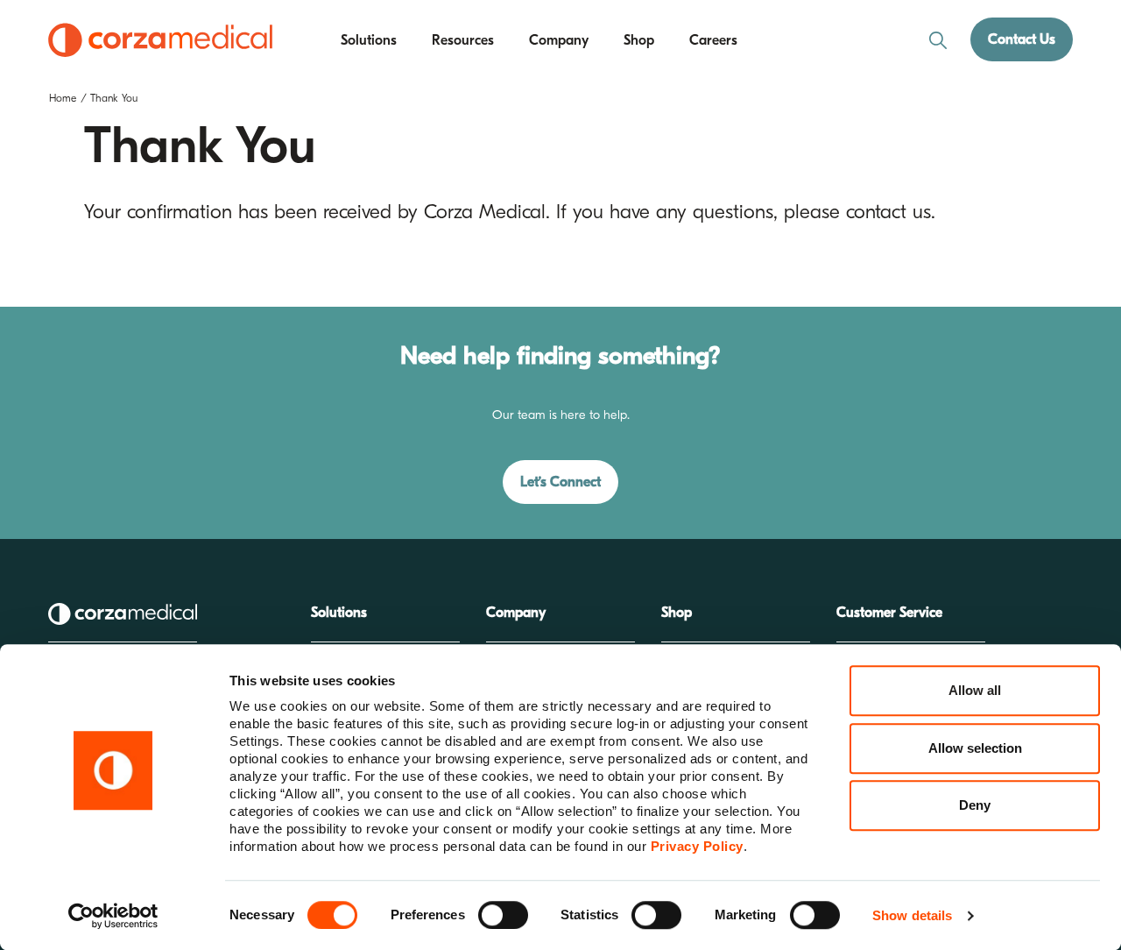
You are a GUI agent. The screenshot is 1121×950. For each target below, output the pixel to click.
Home (62, 98)
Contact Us (1021, 39)
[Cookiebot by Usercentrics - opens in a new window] (113, 916)
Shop (639, 40)
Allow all (974, 690)
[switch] (503, 915)
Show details (912, 915)
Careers (713, 40)
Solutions (369, 40)
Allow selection (975, 748)
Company (559, 40)
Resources (463, 40)
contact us (888, 212)
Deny (975, 805)
